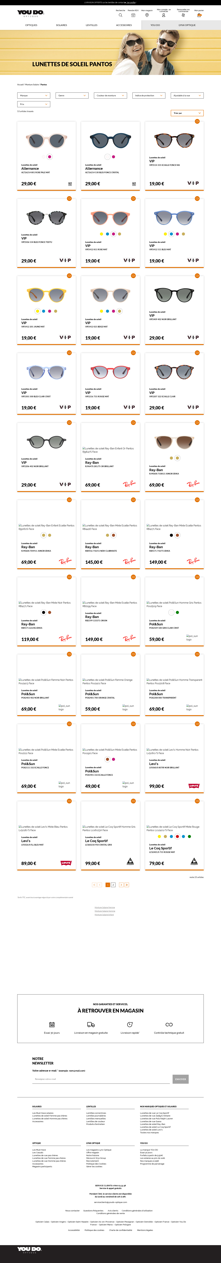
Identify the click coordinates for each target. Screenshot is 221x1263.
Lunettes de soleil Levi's (151, 1130)
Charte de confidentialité (120, 1230)
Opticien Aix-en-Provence (102, 1222)
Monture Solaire (32, 84)
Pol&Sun (164, 624)
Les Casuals (37, 1152)
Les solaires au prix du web (152, 1158)
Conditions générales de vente (110, 1213)
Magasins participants (42, 1166)
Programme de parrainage (152, 1164)
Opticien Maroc (106, 1225)
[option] (33, 96)
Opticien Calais (42, 1222)
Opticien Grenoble (144, 1222)
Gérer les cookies (94, 1166)
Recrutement (92, 1161)
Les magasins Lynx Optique (98, 1150)
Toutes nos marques (149, 1132)
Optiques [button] (31, 25)
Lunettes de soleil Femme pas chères (49, 1116)
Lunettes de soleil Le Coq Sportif (155, 1127)
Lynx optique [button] (187, 25)
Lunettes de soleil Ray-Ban (152, 1124)
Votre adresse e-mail (58, 1071)
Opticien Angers (58, 1222)
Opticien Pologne (123, 1225)
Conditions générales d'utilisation (137, 1211)
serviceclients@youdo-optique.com (110, 1202)
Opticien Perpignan (125, 1222)
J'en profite (130, 3)
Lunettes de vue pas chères (45, 1155)
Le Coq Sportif (98, 841)
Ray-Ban (99, 462)
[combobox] (33, 95)
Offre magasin (92, 1152)
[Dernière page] (126, 885)
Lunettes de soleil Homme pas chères (49, 1118)
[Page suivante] (121, 885)
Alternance (35, 168)
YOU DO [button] (155, 25)
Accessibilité (74, 1230)
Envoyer (180, 1079)
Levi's (164, 764)
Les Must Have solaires (42, 1113)
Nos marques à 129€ (149, 1161)
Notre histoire (92, 1155)
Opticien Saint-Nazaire (78, 1222)
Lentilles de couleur (95, 1121)
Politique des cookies (94, 1230)
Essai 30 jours (146, 1152)
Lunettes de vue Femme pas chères (49, 1158)
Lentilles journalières (96, 1116)
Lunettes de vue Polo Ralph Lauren (156, 1118)
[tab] (43, 156)
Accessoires (124, 25)
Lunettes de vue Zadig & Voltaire (155, 1116)
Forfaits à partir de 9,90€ (151, 1155)
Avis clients (113, 1211)
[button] (199, 12)
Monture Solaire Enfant (104, 915)
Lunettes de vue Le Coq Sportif (154, 1113)
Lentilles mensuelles (96, 1118)
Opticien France (162, 1222)
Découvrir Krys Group (96, 1158)
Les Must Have (39, 1150)
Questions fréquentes (93, 1211)
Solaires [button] (61, 25)
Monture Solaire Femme (105, 907)
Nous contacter (72, 1211)
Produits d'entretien (95, 1124)
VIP (164, 161)
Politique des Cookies (96, 1164)
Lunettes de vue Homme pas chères (49, 1161)
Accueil (20, 84)
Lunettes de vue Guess (150, 1121)
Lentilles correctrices (96, 1113)
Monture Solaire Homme (105, 911)
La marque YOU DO (149, 1150)
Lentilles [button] (91, 25)
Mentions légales (145, 1230)
